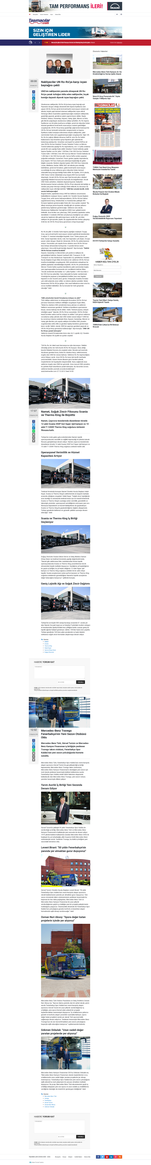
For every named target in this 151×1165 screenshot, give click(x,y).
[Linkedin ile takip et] (111, 1157)
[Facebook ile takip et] (98, 1157)
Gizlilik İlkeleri (78, 1157)
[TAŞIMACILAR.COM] (39, 21)
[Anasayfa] (30, 14)
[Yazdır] (33, 108)
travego (47, 1098)
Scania (46, 644)
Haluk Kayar (48, 648)
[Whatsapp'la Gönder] (33, 101)
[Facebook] (33, 91)
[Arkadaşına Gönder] (33, 104)
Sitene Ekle (58, 14)
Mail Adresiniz (97, 270)
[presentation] (35, 43)
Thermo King (48, 646)
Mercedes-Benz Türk (50, 1096)
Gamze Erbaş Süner (50, 650)
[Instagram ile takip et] (115, 1157)
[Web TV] (117, 14)
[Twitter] (33, 95)
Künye (64, 1157)
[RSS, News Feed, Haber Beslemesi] (120, 1157)
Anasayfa (57, 1157)
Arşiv (51, 14)
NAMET (47, 641)
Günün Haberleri (44, 14)
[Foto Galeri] (121, 14)
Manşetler (35, 14)
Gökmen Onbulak (49, 1107)
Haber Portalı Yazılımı (38, 1162)
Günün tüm (116, 42)
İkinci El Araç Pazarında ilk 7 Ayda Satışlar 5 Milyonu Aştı (68, 42)
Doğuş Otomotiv (49, 652)
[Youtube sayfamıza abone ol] (107, 1157)
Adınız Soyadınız (98, 264)
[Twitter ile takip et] (102, 1157)
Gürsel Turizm (49, 1102)
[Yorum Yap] (33, 440)
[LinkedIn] (33, 98)
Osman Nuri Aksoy (50, 1104)
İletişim (70, 1157)
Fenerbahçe (48, 1100)
